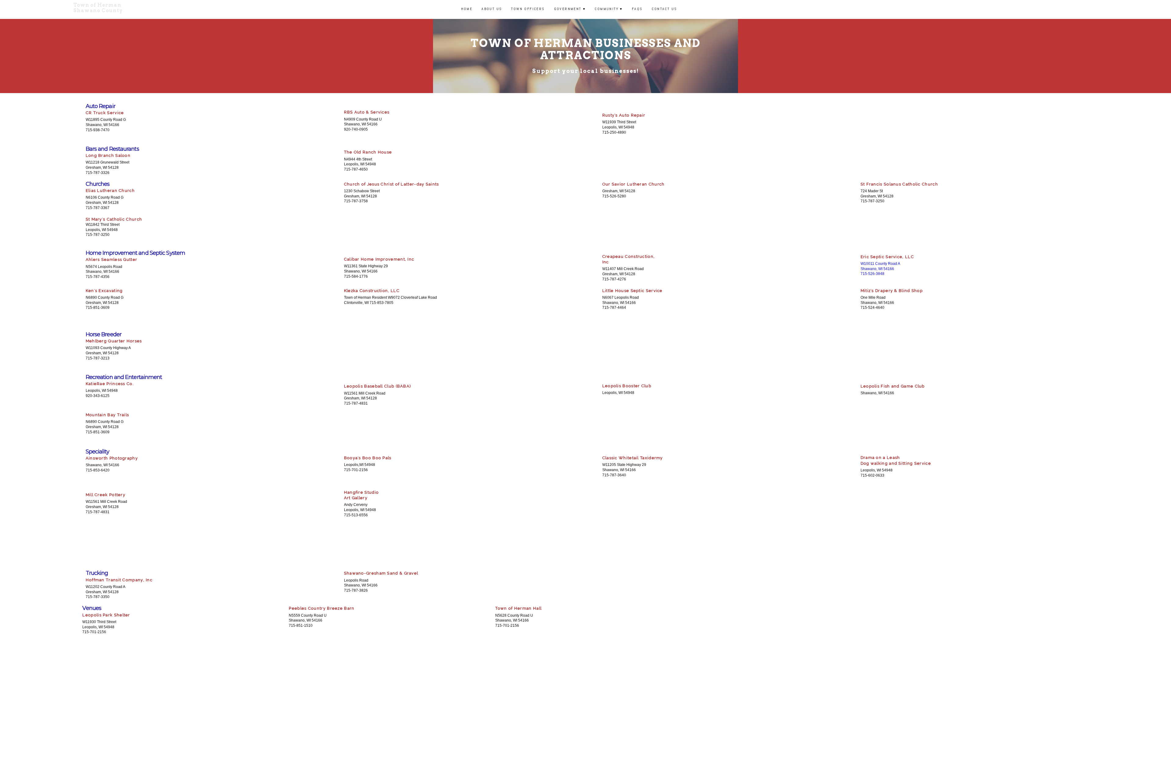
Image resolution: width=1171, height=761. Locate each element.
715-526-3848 (872, 274)
